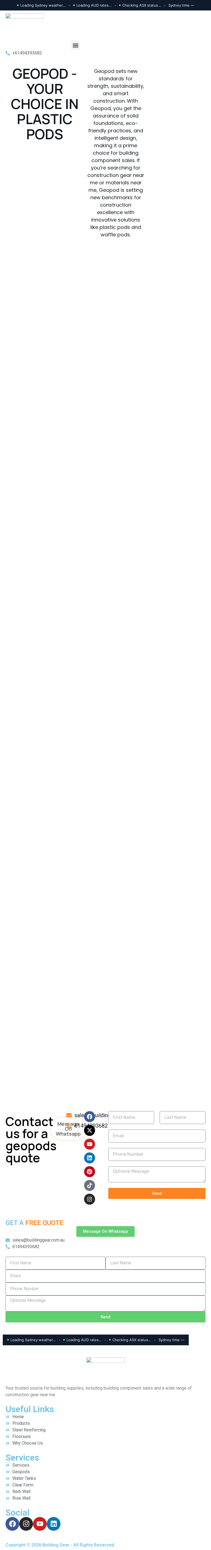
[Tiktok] (89, 1185)
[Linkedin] (89, 1157)
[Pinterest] (89, 1171)
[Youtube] (89, 1144)
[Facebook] (89, 1116)
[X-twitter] (89, 1130)
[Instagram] (89, 1199)
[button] (75, 45)
